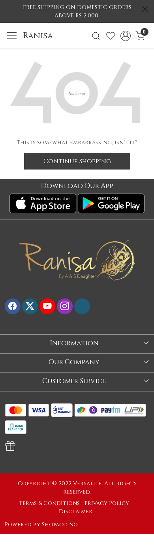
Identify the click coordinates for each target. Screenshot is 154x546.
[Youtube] (47, 306)
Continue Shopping (77, 161)
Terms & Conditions (49, 503)
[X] (30, 306)
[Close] (145, 9)
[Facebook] (13, 306)
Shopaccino (60, 524)
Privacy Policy (107, 503)
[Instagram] (65, 306)
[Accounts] (125, 36)
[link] (96, 36)
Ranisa (38, 36)
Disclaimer (75, 511)
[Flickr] (82, 306)
